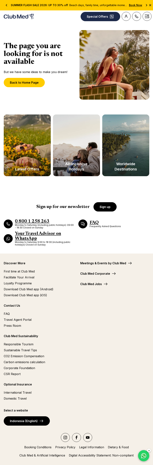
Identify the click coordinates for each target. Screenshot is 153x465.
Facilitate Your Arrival (19, 277)
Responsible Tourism (18, 344)
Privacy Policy (65, 447)
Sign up (105, 207)
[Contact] (136, 16)
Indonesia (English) (24, 421)
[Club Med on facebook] (76, 437)
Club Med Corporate (95, 273)
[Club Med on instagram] (65, 437)
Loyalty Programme (18, 283)
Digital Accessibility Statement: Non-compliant (101, 455)
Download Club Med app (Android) (28, 289)
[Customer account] (126, 16)
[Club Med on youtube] (87, 437)
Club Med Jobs (91, 284)
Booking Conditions (37, 447)
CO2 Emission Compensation (24, 356)
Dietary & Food (118, 447)
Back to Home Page (24, 82)
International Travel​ (18, 392)
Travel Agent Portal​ (18, 320)
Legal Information (91, 447)
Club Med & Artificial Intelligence (42, 455)
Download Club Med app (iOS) (25, 295)
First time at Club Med (19, 271)
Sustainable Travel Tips (20, 350)
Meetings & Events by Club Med (103, 263)
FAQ (7, 314)
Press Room (12, 325)
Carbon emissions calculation (24, 362)
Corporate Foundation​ (19, 368)
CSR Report (12, 374)
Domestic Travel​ (15, 398)
